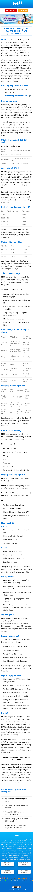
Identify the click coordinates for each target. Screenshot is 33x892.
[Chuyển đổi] (3, 799)
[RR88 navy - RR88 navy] (17, 4)
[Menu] (2, 4)
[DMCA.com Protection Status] (16, 887)
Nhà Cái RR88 (6, 839)
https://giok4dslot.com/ (16, 95)
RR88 (3, 40)
